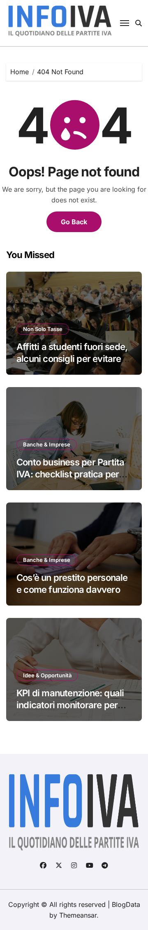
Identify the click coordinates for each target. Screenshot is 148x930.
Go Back (74, 222)
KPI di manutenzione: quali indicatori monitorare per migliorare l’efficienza (70, 705)
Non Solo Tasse (42, 329)
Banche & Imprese (46, 444)
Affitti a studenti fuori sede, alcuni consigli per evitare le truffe (73, 358)
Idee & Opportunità (47, 675)
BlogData (126, 904)
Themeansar (78, 915)
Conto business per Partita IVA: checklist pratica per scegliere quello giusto (70, 474)
